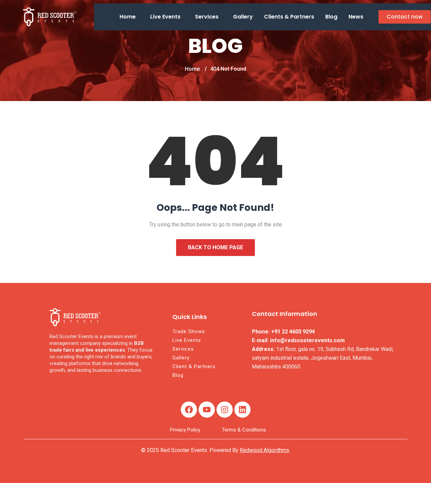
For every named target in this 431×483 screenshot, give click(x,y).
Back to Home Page (215, 247)
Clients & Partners (289, 17)
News (356, 17)
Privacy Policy (185, 430)
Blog (331, 17)
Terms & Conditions (244, 430)
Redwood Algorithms (264, 450)
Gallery (243, 17)
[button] (129, 17)
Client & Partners (194, 366)
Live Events (165, 17)
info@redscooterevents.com (307, 340)
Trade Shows (188, 331)
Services (207, 17)
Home (128, 17)
